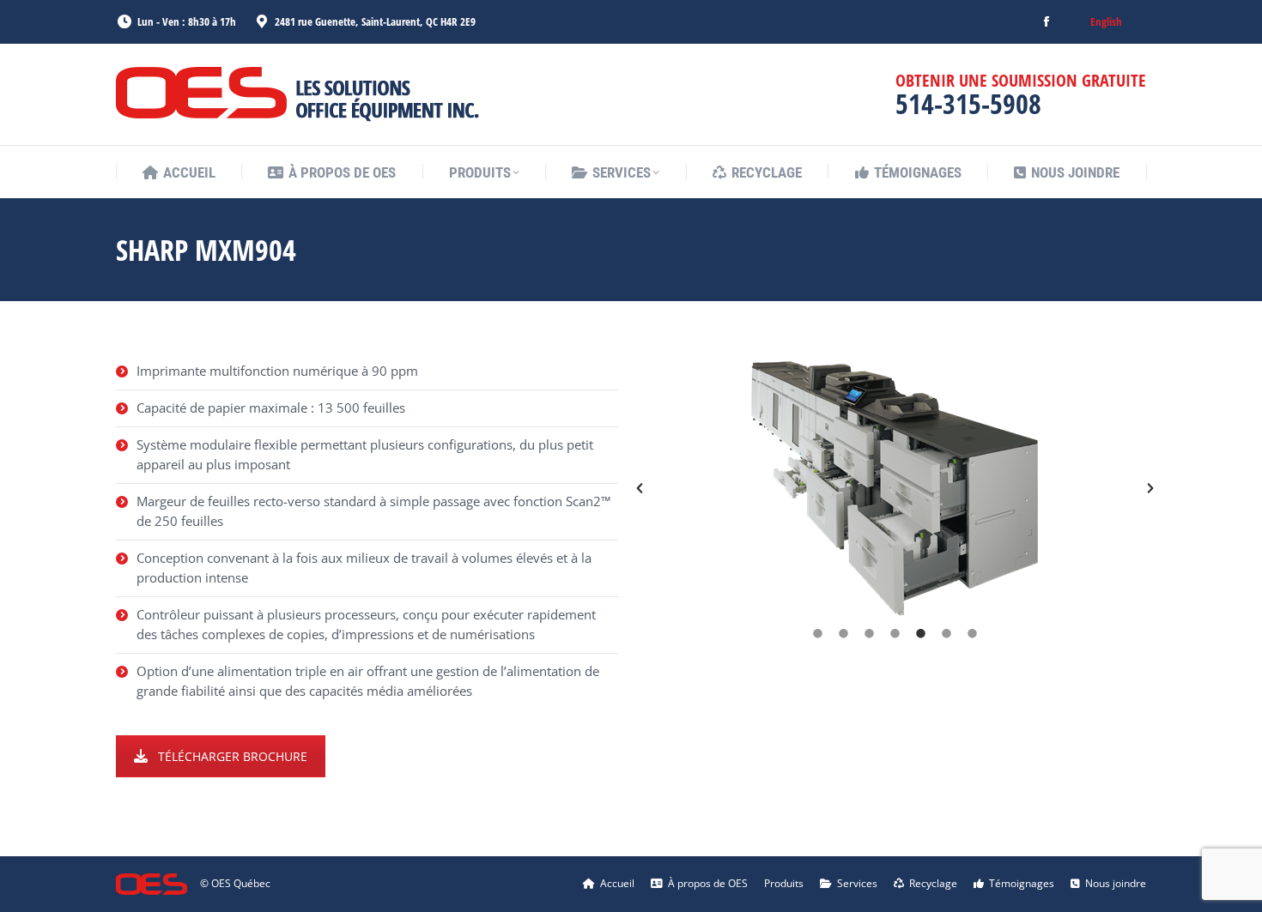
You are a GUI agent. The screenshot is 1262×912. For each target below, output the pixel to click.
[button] (639, 488)
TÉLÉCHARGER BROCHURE (232, 756)
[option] (895, 488)
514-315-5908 (968, 103)
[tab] (818, 633)
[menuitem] (1106, 22)
